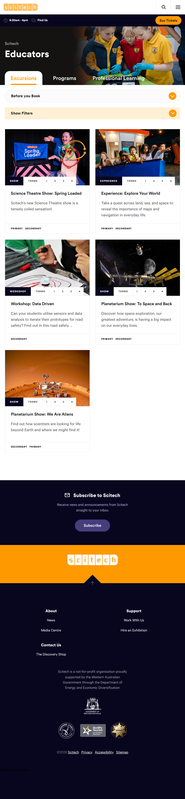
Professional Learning (118, 78)
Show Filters (22, 113)
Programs (64, 78)
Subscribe (92, 525)
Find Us (43, 20)
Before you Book (25, 95)
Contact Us (51, 645)
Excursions (24, 78)
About (51, 611)
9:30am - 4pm (18, 20)
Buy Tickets (168, 20)
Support (133, 611)
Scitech (12, 43)
